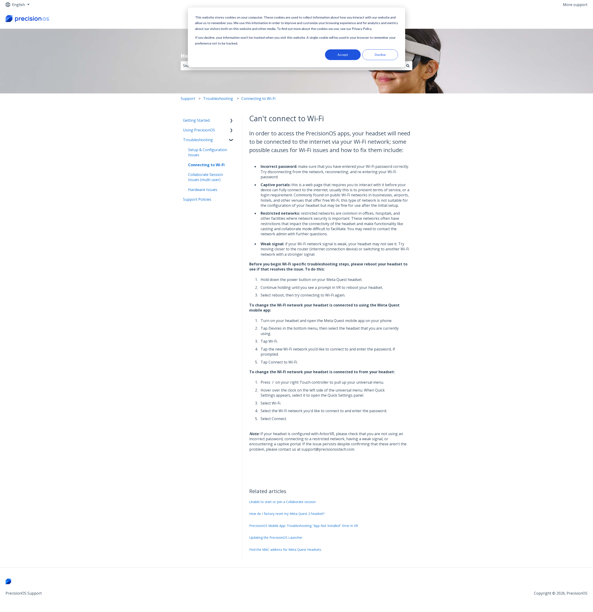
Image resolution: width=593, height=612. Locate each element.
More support (575, 4)
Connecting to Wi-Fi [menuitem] (206, 164)
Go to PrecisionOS (567, 19)
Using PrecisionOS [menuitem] (199, 130)
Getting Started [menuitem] (196, 120)
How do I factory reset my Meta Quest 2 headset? (287, 513)
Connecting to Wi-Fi (258, 98)
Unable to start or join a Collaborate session (282, 502)
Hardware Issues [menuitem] (202, 189)
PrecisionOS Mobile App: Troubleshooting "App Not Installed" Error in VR (303, 525)
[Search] (408, 65)
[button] (231, 120)
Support (188, 98)
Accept (343, 55)
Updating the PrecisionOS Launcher (275, 537)
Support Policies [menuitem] (197, 199)
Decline (380, 55)
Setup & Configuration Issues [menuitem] (207, 152)
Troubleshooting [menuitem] (198, 139)
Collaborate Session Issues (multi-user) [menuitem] (205, 177)
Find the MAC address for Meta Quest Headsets (285, 549)
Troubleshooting (218, 98)
